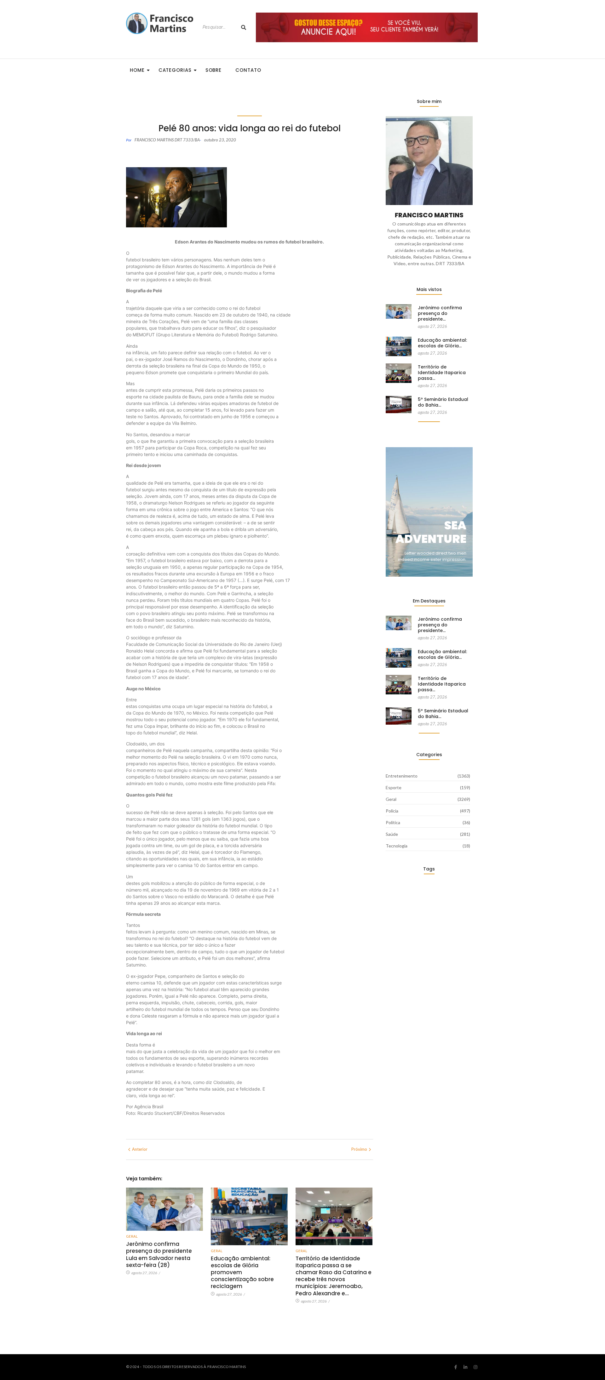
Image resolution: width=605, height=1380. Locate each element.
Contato (248, 70)
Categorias (175, 70)
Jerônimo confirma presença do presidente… (440, 313)
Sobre (213, 70)
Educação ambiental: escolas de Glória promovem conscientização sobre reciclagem (242, 1272)
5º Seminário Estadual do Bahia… (443, 402)
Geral (132, 1236)
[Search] (244, 27)
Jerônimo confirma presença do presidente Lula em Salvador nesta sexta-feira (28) (159, 1254)
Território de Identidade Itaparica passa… (442, 372)
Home (137, 70)
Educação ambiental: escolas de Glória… (442, 343)
